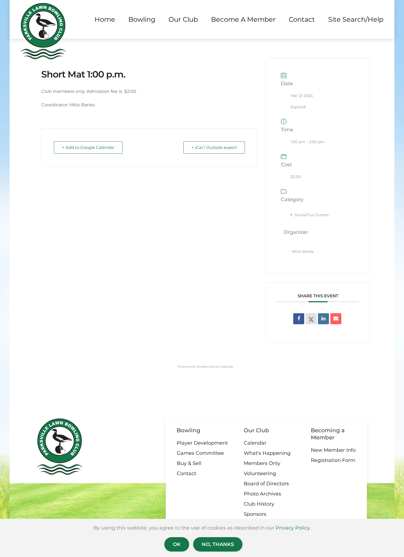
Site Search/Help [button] (355, 19)
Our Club (256, 430)
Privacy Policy (293, 528)
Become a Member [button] (243, 19)
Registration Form (333, 460)
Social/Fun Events (311, 214)
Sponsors (255, 514)
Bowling (188, 430)
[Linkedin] (323, 318)
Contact (186, 473)
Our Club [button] (183, 19)
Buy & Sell (189, 463)
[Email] (335, 318)
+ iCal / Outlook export (214, 147)
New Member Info (333, 450)
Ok (177, 544)
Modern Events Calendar (215, 366)
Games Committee (200, 453)
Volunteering (260, 473)
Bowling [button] (141, 19)
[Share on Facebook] (298, 318)
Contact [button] (302, 19)
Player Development (202, 443)
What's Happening (267, 453)
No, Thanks (218, 544)
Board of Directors (266, 484)
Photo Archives (262, 494)
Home (105, 19)
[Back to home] (43, 31)
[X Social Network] (311, 318)
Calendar (255, 443)
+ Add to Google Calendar (88, 147)
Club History (259, 504)
